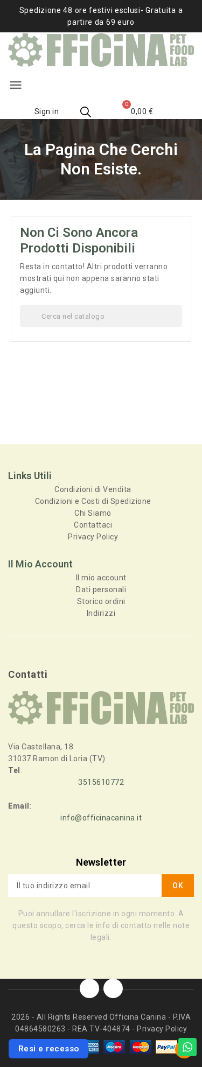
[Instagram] (113, 988)
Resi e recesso (48, 1049)
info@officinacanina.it (101, 817)
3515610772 (101, 782)
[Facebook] (89, 988)
